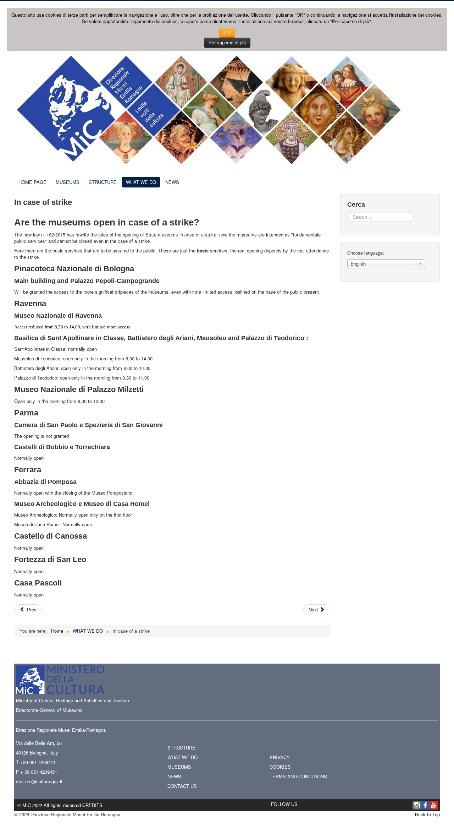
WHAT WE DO (141, 182)
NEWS (172, 182)
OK (227, 32)
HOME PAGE (32, 182)
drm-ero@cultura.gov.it (39, 781)
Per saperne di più (227, 42)
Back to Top (427, 814)
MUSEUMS (67, 182)
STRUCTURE (103, 182)
